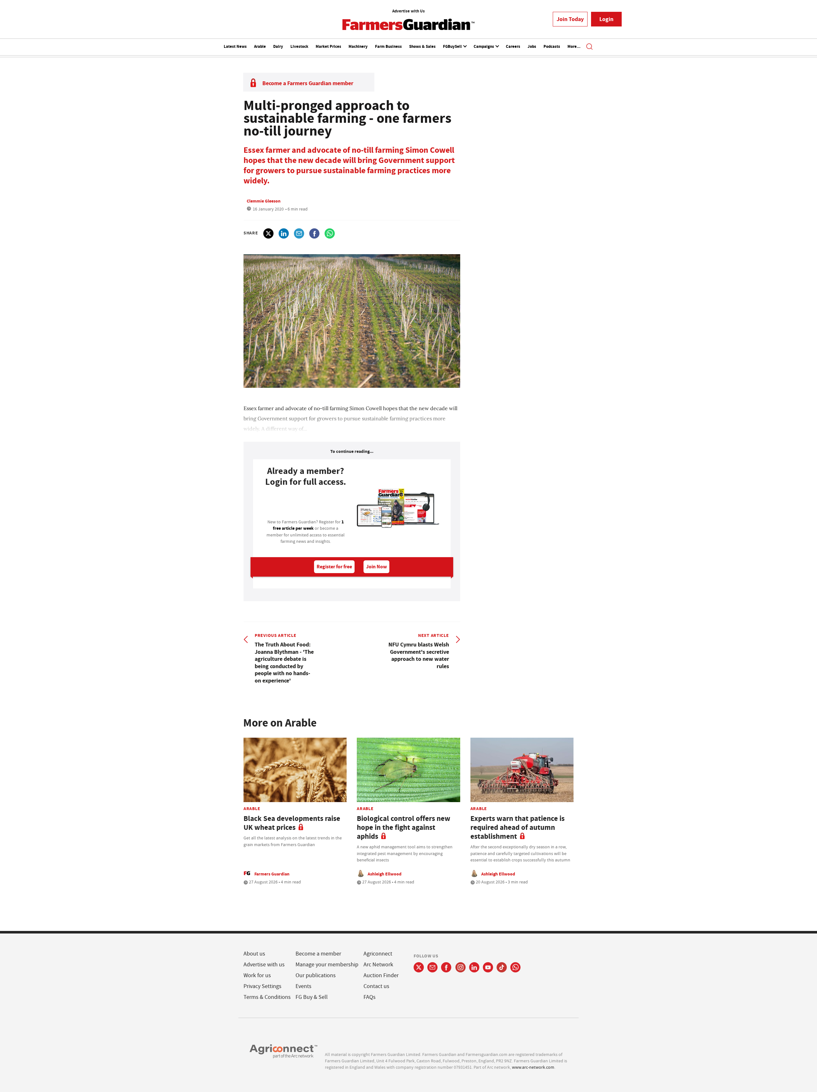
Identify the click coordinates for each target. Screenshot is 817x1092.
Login (606, 19)
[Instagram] (460, 967)
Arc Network (378, 964)
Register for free (334, 566)
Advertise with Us (408, 11)
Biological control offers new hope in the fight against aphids (403, 827)
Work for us (257, 975)
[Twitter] (419, 967)
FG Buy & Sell (312, 997)
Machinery (358, 46)
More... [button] (574, 46)
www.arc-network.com (533, 1067)
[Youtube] (488, 967)
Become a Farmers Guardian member (307, 83)
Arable (260, 46)
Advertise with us (264, 964)
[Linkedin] (474, 967)
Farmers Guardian (271, 874)
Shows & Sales (422, 46)
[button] (589, 47)
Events (303, 986)
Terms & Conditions (267, 997)
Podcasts (551, 46)
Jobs (532, 46)
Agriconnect (378, 953)
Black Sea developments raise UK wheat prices (292, 823)
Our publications (316, 975)
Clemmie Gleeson (264, 201)
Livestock (299, 46)
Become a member (318, 953)
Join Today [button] (570, 19)
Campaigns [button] (484, 46)
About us (254, 953)
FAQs (370, 997)
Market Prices (328, 46)
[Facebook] (446, 967)
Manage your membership (327, 964)
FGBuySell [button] (453, 46)
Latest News (235, 46)
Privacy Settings (262, 986)
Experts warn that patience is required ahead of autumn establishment (517, 827)
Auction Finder (381, 975)
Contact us (376, 986)
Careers (513, 46)
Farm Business (388, 46)
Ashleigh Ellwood (384, 874)
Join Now (376, 566)
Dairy (278, 46)
